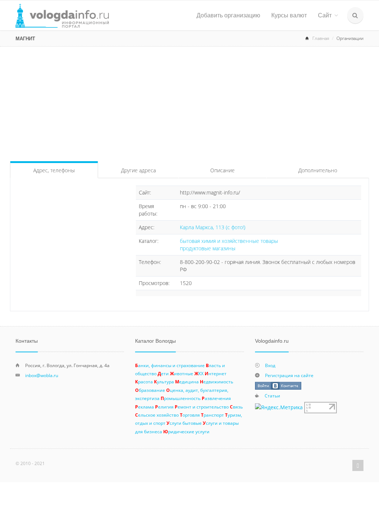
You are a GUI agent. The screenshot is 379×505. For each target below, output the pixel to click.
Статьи (272, 396)
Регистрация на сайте (289, 375)
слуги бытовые (184, 423)
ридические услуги (186, 431)
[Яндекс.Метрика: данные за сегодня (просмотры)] (279, 407)
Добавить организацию (228, 15)
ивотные (181, 373)
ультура (164, 381)
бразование (150, 390)
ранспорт (212, 415)
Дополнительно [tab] (317, 170)
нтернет (216, 373)
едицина (187, 381)
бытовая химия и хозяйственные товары (229, 240)
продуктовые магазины (207, 248)
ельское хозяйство (157, 415)
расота (144, 381)
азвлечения (216, 398)
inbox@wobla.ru (41, 375)
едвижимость (216, 381)
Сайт (325, 15)
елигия (164, 407)
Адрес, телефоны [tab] (54, 170)
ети (163, 373)
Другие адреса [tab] (138, 170)
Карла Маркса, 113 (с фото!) (212, 227)
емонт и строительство (202, 407)
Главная (320, 38)
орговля (190, 415)
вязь (236, 407)
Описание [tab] (222, 170)
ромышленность (181, 398)
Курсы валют (289, 15)
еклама (144, 407)
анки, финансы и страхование (170, 365)
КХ (199, 373)
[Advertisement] (189, 102)
